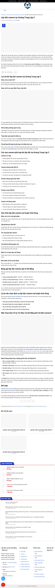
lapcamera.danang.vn (8, 575)
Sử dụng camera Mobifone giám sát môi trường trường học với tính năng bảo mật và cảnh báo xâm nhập (28, 522)
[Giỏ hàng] (53, 5)
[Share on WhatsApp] (21, 401)
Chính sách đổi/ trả (39, 560)
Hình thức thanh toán (40, 567)
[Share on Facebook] (23, 401)
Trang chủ (3, 14)
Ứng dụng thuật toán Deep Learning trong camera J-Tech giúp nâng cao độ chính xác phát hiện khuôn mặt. (29, 512)
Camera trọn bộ (25, 561)
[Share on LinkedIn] (34, 401)
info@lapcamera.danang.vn (9, 571)
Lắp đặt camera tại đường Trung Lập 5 (39, 406)
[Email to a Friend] (29, 401)
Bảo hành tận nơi (43, 1)
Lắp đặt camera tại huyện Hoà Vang (15, 14)
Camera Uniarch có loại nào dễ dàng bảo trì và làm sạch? (18, 536)
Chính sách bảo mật (39, 576)
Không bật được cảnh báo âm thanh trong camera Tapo (18, 507)
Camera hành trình (25, 566)
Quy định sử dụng (39, 574)
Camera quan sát (25, 564)
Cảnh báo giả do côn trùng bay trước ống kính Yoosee (18, 527)
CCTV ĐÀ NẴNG (16, 20)
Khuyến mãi (24, 556)
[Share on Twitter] (26, 401)
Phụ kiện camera (25, 569)
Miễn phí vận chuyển (22, 1)
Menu (5, 10)
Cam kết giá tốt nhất (12, 1)
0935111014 (11, 567)
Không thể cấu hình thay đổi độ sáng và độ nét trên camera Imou (20, 532)
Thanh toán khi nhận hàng (33, 1)
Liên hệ (22, 554)
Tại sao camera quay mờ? (11, 502)
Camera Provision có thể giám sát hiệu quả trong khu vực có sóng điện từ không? (24, 517)
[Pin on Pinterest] (31, 401)
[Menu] (2, 5)
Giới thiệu (23, 551)
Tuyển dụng (24, 559)
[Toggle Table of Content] (14, 72)
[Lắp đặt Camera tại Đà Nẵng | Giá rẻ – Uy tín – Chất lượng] (27, 5)
